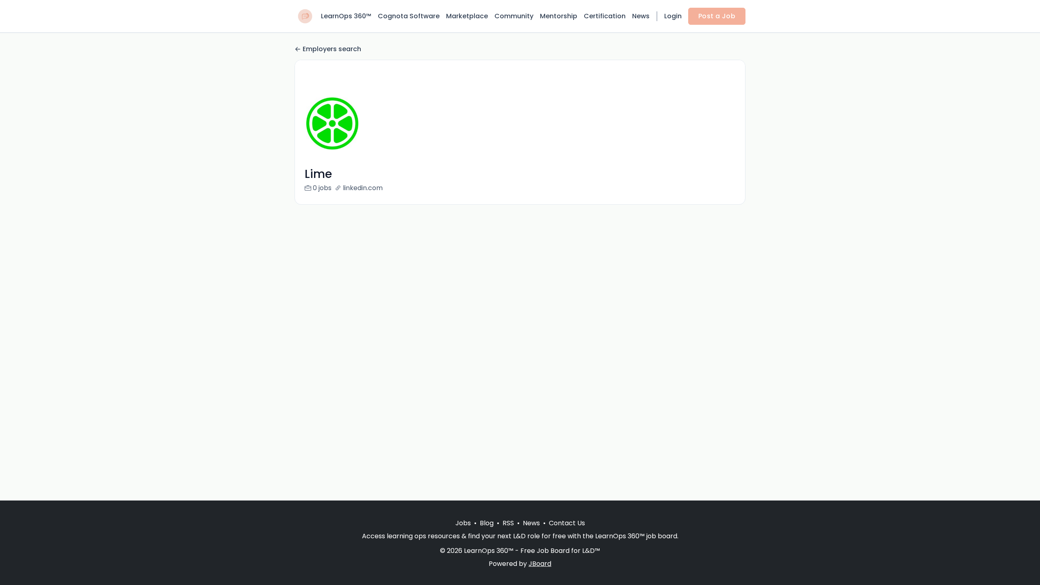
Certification (605, 16)
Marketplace (467, 16)
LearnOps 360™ (346, 16)
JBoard (540, 563)
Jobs (463, 523)
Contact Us (567, 523)
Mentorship (558, 16)
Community (513, 16)
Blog (487, 523)
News (641, 16)
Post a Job (716, 16)
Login (673, 16)
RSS (508, 523)
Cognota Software (409, 16)
